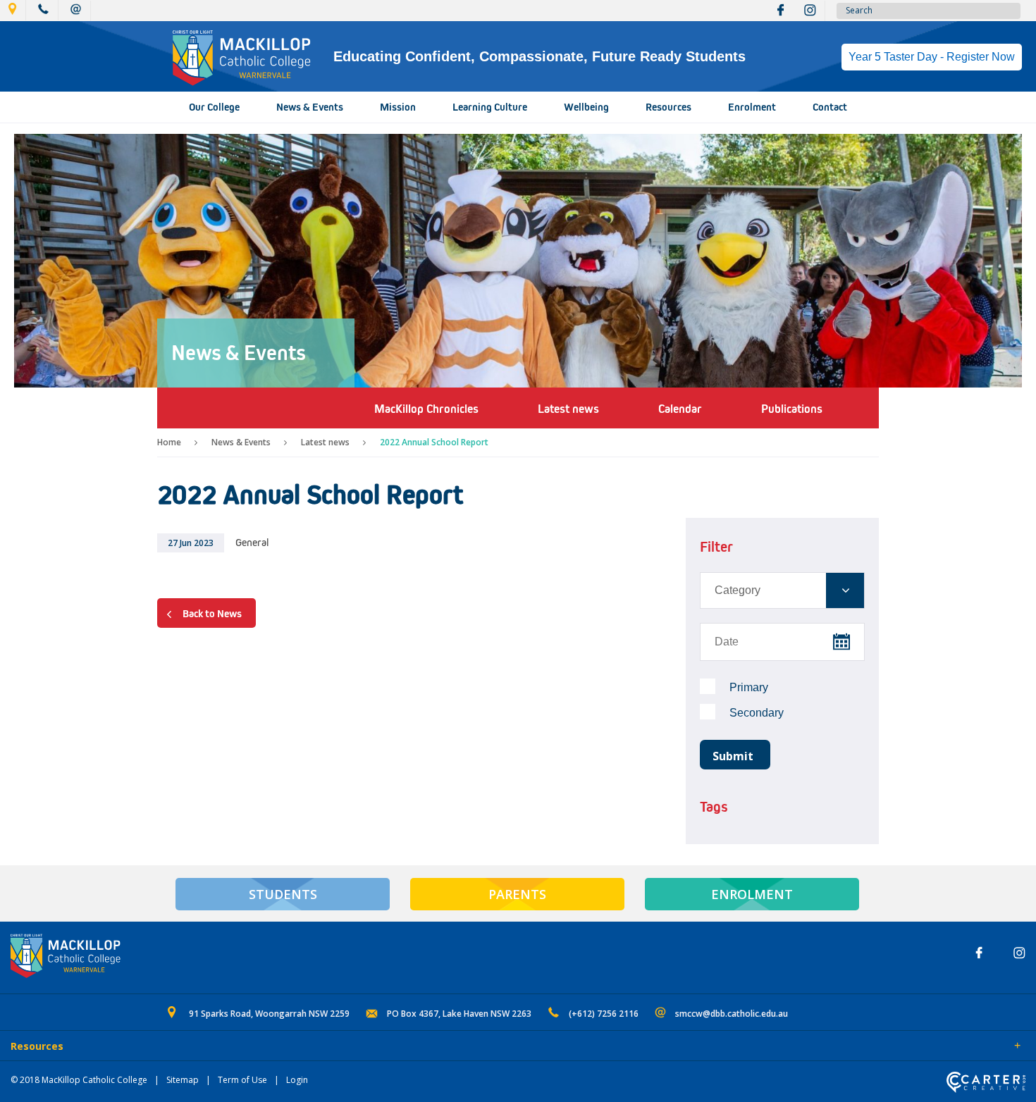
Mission (398, 107)
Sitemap (182, 1080)
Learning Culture (489, 107)
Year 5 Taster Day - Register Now (932, 57)
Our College (214, 107)
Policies (89, 1047)
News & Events (309, 107)
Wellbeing (586, 107)
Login (297, 1080)
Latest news (325, 442)
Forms (137, 1047)
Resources (668, 107)
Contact (830, 107)
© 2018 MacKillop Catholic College (79, 1080)
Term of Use (242, 1080)
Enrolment (752, 107)
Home (169, 442)
